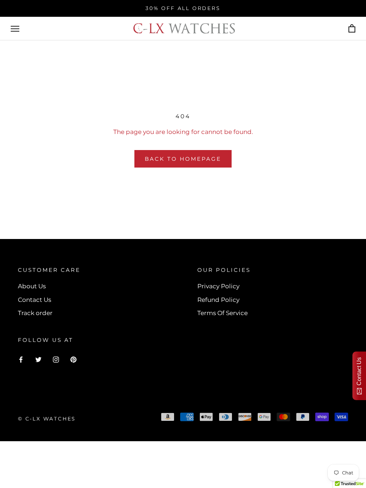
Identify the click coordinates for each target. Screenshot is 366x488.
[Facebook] (21, 359)
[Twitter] (38, 359)
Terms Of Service (222, 313)
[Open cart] (351, 29)
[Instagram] (56, 359)
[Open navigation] (15, 28)
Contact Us (34, 299)
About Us (32, 286)
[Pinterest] (73, 359)
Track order (35, 313)
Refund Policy (218, 299)
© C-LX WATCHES (47, 418)
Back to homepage (183, 158)
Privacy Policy (218, 286)
